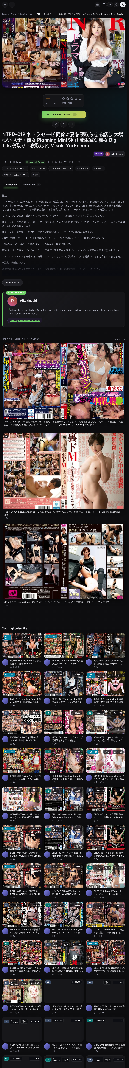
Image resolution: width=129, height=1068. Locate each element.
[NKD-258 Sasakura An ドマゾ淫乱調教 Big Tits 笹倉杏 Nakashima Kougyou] (63, 727)
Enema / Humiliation (21, 14)
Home (4, 14)
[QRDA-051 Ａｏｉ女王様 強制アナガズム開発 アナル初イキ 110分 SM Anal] (105, 804)
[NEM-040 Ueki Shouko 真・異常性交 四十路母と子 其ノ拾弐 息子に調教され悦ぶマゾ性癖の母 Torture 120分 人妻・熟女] (63, 996)
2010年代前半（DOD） (16, 168)
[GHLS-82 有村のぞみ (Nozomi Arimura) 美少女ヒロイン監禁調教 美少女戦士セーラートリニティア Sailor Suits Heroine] (63, 804)
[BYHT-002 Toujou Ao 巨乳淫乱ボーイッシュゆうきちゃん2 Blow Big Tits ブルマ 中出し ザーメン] (22, 766)
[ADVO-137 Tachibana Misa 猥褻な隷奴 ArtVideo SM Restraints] (105, 996)
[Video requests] (97, 4)
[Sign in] (123, 4)
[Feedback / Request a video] (104, 4)
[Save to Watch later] (37, 636)
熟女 (36, 175)
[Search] (12, 5)
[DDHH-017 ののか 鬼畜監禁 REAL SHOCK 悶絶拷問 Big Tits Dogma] (22, 843)
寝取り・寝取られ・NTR (16, 175)
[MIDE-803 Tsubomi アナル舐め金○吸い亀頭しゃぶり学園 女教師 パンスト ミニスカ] (105, 1035)
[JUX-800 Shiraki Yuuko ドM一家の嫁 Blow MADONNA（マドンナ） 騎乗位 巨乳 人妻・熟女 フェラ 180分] (63, 881)
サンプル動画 (39, 168)
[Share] (55, 124)
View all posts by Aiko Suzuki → (25, 320)
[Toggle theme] (110, 4)
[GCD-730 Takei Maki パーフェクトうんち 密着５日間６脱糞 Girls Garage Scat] (22, 804)
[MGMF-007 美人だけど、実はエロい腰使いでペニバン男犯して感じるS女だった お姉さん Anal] (63, 1035)
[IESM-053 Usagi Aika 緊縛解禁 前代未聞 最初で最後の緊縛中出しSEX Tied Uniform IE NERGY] (105, 689)
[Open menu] (5, 5)
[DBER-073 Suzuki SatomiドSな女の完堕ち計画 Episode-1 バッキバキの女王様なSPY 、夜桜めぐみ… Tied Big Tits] (105, 958)
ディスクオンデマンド (62, 168)
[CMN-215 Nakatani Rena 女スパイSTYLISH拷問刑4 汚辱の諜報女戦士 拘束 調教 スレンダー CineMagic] (22, 689)
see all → (120, 339)
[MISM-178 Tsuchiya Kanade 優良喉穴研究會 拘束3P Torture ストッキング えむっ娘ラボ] (63, 766)
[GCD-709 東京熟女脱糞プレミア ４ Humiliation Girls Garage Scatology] (22, 1035)
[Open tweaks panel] (116, 4)
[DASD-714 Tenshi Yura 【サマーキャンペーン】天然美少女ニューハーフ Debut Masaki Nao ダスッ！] (105, 881)
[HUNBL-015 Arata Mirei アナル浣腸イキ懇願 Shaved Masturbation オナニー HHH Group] (22, 651)
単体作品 (99, 168)
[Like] (63, 124)
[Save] (71, 124)
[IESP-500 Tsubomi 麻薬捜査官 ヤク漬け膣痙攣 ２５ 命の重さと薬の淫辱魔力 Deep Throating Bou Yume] (22, 919)
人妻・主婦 (83, 168)
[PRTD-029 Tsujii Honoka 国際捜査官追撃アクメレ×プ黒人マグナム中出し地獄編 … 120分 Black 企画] (63, 689)
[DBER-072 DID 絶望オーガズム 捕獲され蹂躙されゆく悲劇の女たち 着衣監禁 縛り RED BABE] (22, 958)
